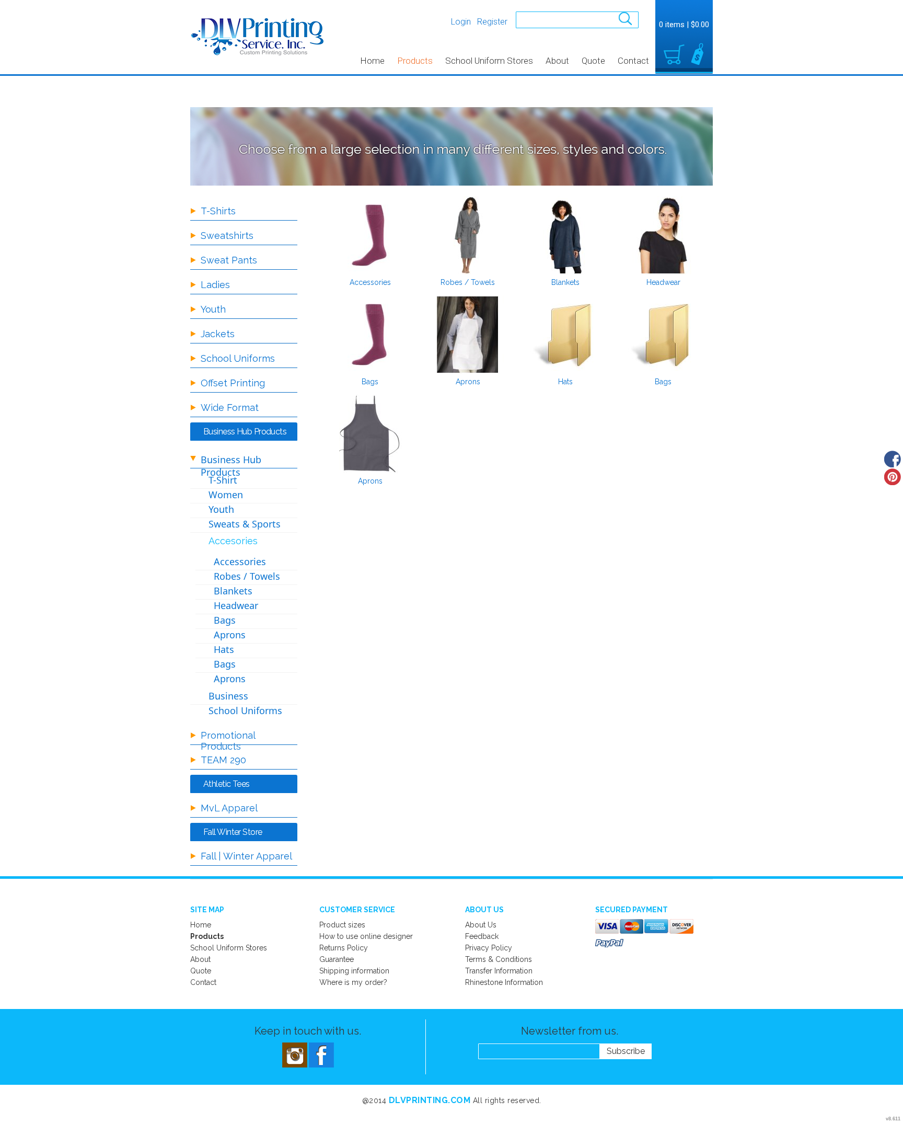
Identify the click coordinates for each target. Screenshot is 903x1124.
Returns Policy (343, 948)
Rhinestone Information (504, 982)
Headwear (663, 282)
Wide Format (230, 407)
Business (228, 696)
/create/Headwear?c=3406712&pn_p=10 (663, 235)
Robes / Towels (468, 282)
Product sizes (342, 925)
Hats (565, 381)
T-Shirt (223, 480)
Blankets (565, 282)
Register (492, 22)
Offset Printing (233, 382)
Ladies (215, 284)
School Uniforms (238, 358)
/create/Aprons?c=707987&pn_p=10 (370, 434)
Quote (593, 60)
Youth (213, 309)
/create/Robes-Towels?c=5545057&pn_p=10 (468, 235)
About (557, 60)
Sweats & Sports (245, 524)
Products (415, 60)
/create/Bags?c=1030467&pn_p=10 (370, 334)
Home (372, 60)
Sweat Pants (229, 260)
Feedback (482, 936)
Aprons (468, 381)
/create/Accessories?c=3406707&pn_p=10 (370, 235)
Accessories (370, 282)
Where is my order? (353, 982)
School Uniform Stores (489, 60)
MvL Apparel (229, 807)
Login (461, 22)
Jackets (218, 333)
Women (226, 494)
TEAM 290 (223, 759)
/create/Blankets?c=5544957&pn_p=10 (565, 235)
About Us (480, 925)
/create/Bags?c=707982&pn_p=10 (663, 334)
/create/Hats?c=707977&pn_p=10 (565, 334)
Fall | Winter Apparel (246, 856)
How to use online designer (366, 936)
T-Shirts (218, 210)
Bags (370, 381)
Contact (633, 60)
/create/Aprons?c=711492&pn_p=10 (468, 334)
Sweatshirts (227, 235)
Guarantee (336, 959)
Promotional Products (228, 741)
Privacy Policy (488, 948)
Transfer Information (498, 971)
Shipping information (354, 971)
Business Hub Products (231, 465)
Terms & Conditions (498, 959)
